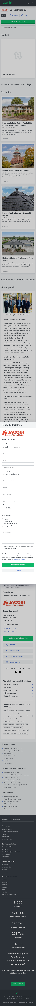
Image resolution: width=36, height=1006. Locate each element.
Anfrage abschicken (18, 565)
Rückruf (6, 519)
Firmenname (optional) (10, 481)
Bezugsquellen (8, 526)
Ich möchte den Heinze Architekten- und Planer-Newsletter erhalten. (19, 547)
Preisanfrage (8, 521)
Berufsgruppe (7, 471)
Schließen (18, 570)
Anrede (5, 444)
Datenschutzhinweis (19, 559)
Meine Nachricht (8, 532)
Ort (15, 501)
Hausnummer (7, 494)
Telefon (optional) (8, 467)
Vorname (17, 447)
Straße (5, 487)
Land (4, 504)
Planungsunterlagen (10, 523)
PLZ (4, 501)
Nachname (6, 454)
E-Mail (5, 460)
